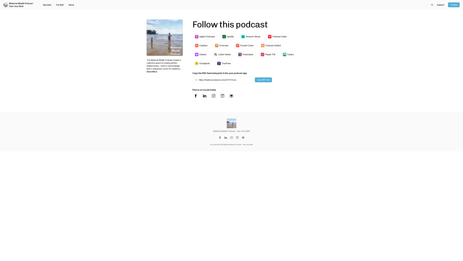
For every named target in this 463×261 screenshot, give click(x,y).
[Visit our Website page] (237, 137)
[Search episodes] (432, 4)
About (71, 5)
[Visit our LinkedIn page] (226, 137)
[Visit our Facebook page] (220, 137)
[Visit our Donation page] (243, 137)
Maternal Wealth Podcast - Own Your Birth (21, 4)
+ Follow (454, 5)
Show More (152, 71)
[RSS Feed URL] (196, 80)
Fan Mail (60, 5)
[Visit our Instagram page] (231, 137)
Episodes (47, 5)
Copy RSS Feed (263, 80)
